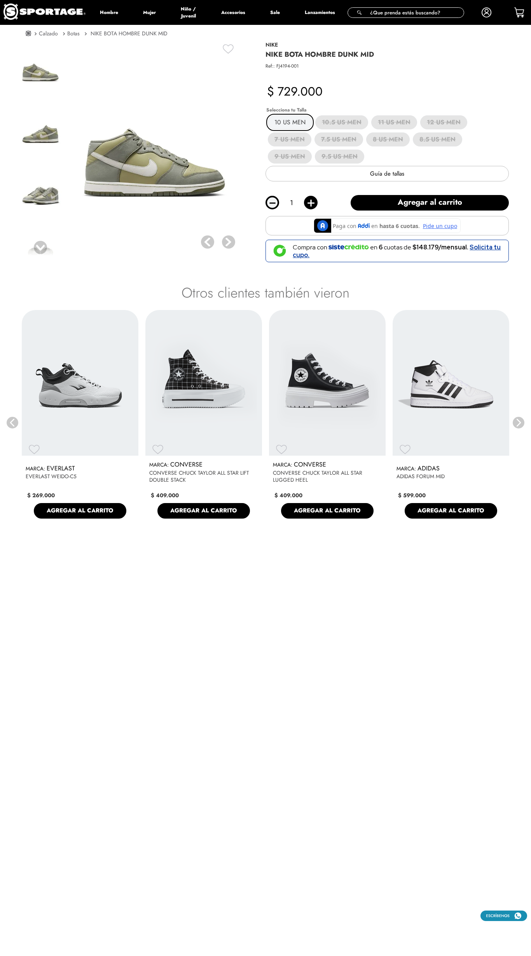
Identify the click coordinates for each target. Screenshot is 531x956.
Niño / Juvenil (188, 12)
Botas (73, 33)
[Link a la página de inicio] (28, 34)
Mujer (149, 12)
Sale (275, 12)
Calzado (48, 33)
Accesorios (233, 12)
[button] (406, 12)
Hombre (109, 12)
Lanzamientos (320, 12)
